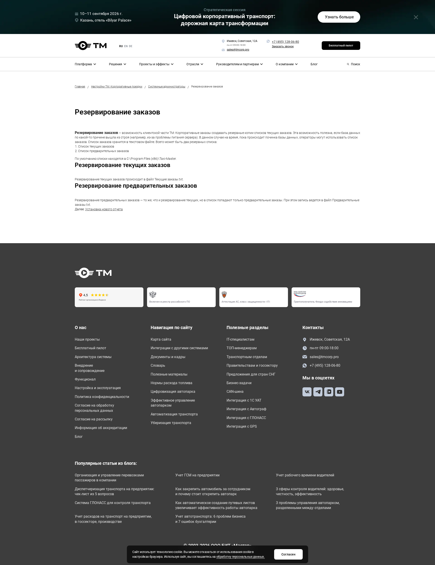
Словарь (158, 365)
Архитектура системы (93, 357)
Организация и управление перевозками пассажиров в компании (109, 477)
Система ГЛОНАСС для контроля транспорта (113, 503)
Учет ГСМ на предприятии (197, 475)
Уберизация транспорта (171, 423)
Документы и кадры (168, 357)
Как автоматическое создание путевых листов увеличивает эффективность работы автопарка (216, 505)
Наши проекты (87, 339)
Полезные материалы (169, 374)
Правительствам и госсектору (252, 365)
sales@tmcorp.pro (324, 357)
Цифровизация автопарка (173, 391)
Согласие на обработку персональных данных (94, 407)
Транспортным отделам (247, 357)
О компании (285, 64)
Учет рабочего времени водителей (305, 475)
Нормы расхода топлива (171, 383)
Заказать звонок (283, 46)
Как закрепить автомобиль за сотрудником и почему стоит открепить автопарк (212, 491)
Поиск (355, 64)
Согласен (288, 554)
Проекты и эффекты (154, 64)
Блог (314, 64)
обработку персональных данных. (240, 556)
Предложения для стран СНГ (251, 374)
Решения (115, 64)
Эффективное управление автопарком (173, 402)
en (126, 46)
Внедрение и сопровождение (89, 368)
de (130, 46)
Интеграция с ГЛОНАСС (246, 418)
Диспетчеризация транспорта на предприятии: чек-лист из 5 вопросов (114, 491)
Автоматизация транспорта (174, 414)
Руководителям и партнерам (237, 64)
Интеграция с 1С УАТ (244, 400)
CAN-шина (235, 391)
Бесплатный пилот (341, 45)
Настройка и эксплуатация (98, 388)
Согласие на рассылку (94, 419)
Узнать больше (339, 17)
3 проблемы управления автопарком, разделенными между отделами (308, 505)
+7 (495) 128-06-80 (285, 42)
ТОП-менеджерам (242, 348)
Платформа (83, 64)
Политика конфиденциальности (102, 397)
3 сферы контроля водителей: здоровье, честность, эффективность (310, 491)
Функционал (85, 379)
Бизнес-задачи (239, 383)
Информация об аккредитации (101, 428)
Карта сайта (161, 339)
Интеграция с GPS (242, 426)
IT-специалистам (240, 339)
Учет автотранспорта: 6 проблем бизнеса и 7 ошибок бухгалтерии (210, 519)
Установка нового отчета (104, 209)
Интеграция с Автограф (246, 409)
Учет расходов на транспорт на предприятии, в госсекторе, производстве (113, 519)
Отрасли (192, 64)
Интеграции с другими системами (179, 348)
